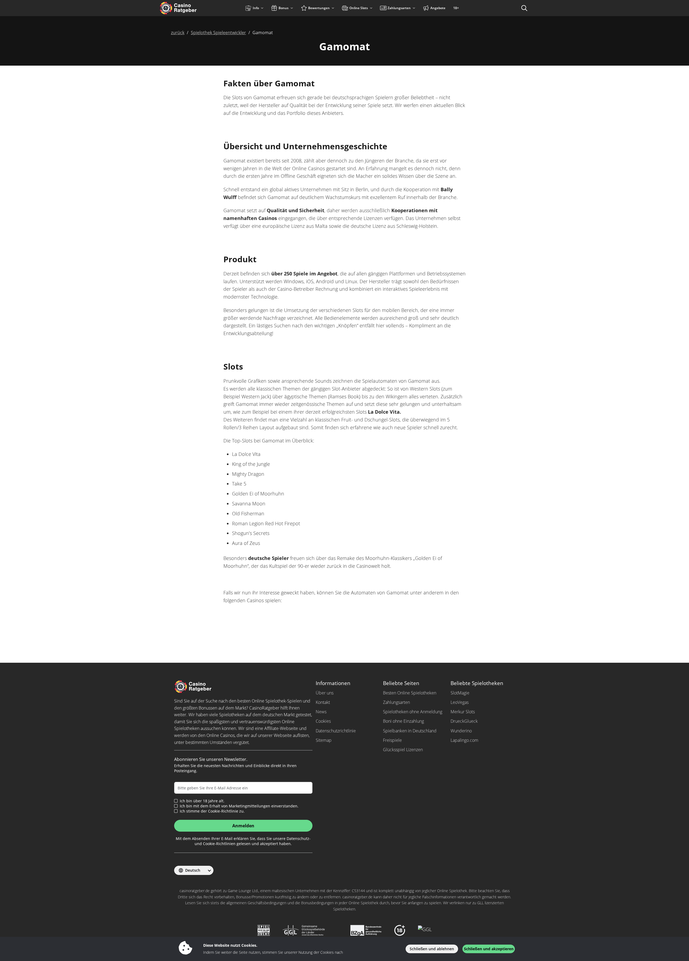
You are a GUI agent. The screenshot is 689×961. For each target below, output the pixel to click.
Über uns (324, 693)
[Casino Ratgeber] (189, 8)
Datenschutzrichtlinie (336, 731)
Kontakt (323, 702)
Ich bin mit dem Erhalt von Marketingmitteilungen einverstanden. (239, 806)
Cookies (323, 721)
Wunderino (461, 731)
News (321, 712)
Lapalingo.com (464, 740)
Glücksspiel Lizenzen (403, 750)
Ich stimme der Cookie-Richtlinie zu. (212, 811)
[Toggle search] (524, 8)
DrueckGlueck (464, 721)
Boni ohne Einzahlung (403, 721)
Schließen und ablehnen (432, 948)
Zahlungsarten (396, 702)
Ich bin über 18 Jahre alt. (202, 801)
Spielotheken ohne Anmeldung (412, 712)
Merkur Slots (463, 712)
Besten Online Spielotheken (409, 693)
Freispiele (392, 740)
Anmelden (243, 826)
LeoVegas (460, 702)
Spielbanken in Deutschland (410, 731)
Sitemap (324, 740)
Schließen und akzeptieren (489, 948)
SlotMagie (460, 693)
